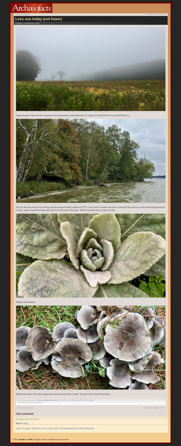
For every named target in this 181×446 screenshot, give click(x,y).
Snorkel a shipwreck (156, 14)
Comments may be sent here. (58, 439)
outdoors (46, 400)
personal (54, 400)
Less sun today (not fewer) (38, 19)
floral (39, 400)
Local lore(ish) (22, 14)
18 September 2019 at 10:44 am (27, 419)
